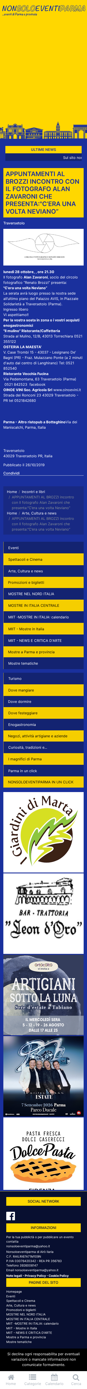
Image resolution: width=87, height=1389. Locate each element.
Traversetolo (14, 223)
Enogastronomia (22, 724)
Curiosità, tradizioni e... (27, 747)
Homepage (14, 1291)
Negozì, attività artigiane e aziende (37, 736)
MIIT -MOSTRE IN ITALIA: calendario (38, 617)
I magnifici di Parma (25, 759)
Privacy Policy (35, 1275)
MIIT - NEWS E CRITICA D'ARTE (35, 640)
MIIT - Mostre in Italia (26, 629)
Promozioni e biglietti (26, 582)
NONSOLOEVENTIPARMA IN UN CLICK (40, 782)
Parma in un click (22, 771)
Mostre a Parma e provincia (31, 652)
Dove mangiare (21, 690)
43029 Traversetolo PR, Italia (27, 456)
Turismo (15, 678)
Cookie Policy (59, 1275)
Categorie (32, 1383)
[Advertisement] (43, 70)
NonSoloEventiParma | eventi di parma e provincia (43, 13)
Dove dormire (19, 701)
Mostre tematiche (23, 663)
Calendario (54, 1383)
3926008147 (29, 1265)
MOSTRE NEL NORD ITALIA (31, 594)
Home (11, 1383)
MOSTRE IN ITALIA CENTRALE (33, 605)
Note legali (14, 1275)
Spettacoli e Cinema (25, 559)
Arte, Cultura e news (25, 571)
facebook (37, 384)
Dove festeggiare (22, 713)
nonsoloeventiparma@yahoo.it (28, 1246)
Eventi (13, 548)
